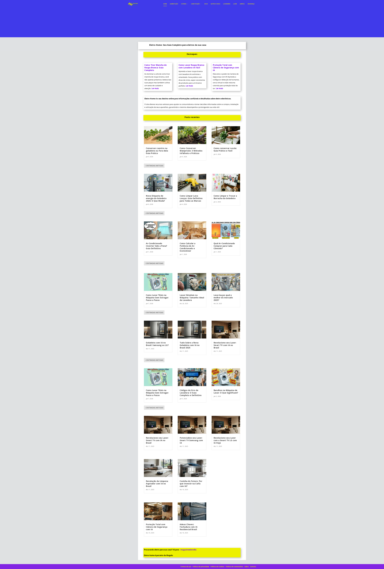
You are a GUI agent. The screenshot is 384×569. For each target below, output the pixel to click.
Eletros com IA (215, 4)
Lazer (235, 4)
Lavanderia (226, 4)
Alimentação (174, 4)
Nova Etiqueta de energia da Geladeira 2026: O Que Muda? (156, 198)
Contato (253, 566)
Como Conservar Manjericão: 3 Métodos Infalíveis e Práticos (191, 150)
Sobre (246, 566)
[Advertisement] (192, 23)
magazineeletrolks (188, 550)
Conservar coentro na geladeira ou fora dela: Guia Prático (157, 150)
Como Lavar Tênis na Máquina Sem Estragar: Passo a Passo (157, 297)
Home (165, 4)
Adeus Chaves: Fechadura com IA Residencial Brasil (188, 527)
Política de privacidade (201, 566)
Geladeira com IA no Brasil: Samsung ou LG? (157, 344)
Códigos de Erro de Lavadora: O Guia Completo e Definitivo (191, 392)
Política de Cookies (217, 566)
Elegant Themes (142, 566)
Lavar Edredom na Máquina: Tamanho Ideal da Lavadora (192, 297)
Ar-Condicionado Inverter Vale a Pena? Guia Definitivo (156, 246)
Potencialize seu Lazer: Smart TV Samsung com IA (191, 440)
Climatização (195, 4)
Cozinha (183, 4)
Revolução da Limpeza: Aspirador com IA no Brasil (157, 483)
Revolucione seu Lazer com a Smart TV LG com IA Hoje (225, 440)
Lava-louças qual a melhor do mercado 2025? (223, 297)
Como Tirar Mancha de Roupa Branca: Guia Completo (155, 68)
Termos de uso (185, 566)
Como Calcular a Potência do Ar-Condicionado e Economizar (187, 247)
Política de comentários (234, 566)
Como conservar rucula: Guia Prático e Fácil (225, 149)
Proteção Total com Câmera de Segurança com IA (226, 68)
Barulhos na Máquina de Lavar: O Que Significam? (226, 391)
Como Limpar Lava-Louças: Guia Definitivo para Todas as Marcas (191, 198)
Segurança (251, 4)
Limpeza (242, 4)
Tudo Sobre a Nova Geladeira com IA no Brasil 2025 (190, 345)
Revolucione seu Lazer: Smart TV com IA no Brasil (225, 345)
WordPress (162, 566)
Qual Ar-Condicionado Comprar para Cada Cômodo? (224, 246)
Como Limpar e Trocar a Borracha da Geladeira (225, 197)
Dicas (206, 4)
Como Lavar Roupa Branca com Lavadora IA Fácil (191, 66)
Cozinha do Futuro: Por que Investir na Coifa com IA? (191, 483)
